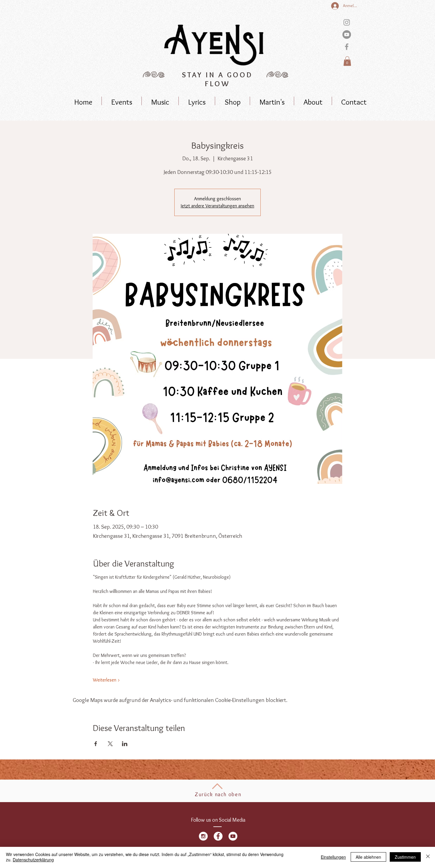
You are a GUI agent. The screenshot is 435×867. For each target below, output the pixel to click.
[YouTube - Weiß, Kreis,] (232, 836)
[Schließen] (427, 857)
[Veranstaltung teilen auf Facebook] (96, 743)
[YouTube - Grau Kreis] (346, 34)
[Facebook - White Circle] (218, 836)
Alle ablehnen (368, 857)
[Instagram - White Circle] (203, 836)
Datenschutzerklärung (33, 860)
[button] (347, 61)
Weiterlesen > (106, 680)
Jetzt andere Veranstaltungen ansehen (217, 206)
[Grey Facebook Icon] (346, 46)
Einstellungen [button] (333, 857)
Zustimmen (405, 857)
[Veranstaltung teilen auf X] (110, 743)
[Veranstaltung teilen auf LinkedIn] (125, 743)
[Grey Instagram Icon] (346, 22)
